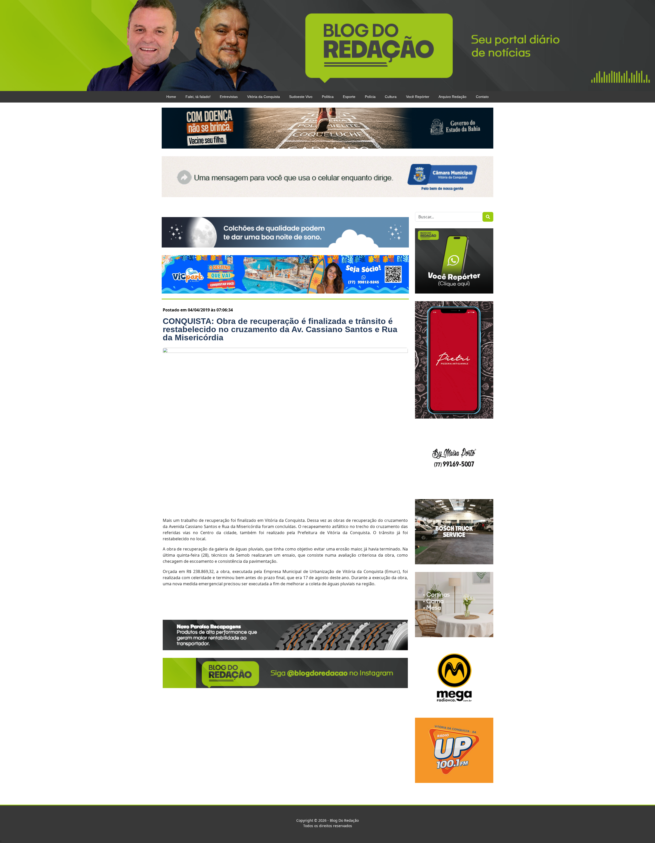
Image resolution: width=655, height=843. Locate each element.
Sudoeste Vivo (300, 97)
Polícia (370, 97)
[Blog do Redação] (327, 45)
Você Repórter (417, 97)
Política (328, 97)
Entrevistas (229, 97)
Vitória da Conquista (263, 97)
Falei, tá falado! (198, 97)
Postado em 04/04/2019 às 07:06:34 (198, 310)
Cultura (391, 97)
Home (171, 97)
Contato (482, 97)
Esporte (349, 97)
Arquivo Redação (452, 97)
